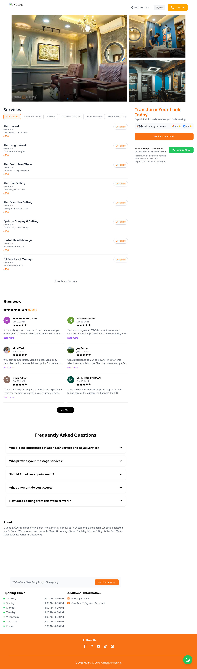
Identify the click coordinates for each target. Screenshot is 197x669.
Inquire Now (183, 150)
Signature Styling (32, 116)
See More (65, 410)
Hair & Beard (12, 116)
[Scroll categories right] (125, 116)
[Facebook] (84, 646)
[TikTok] (105, 646)
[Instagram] (91, 646)
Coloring (51, 116)
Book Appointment (164, 136)
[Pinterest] (112, 646)
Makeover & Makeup (71, 116)
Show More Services (66, 281)
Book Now (120, 126)
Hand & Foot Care (116, 116)
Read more (8, 337)
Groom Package (94, 116)
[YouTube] (98, 646)
